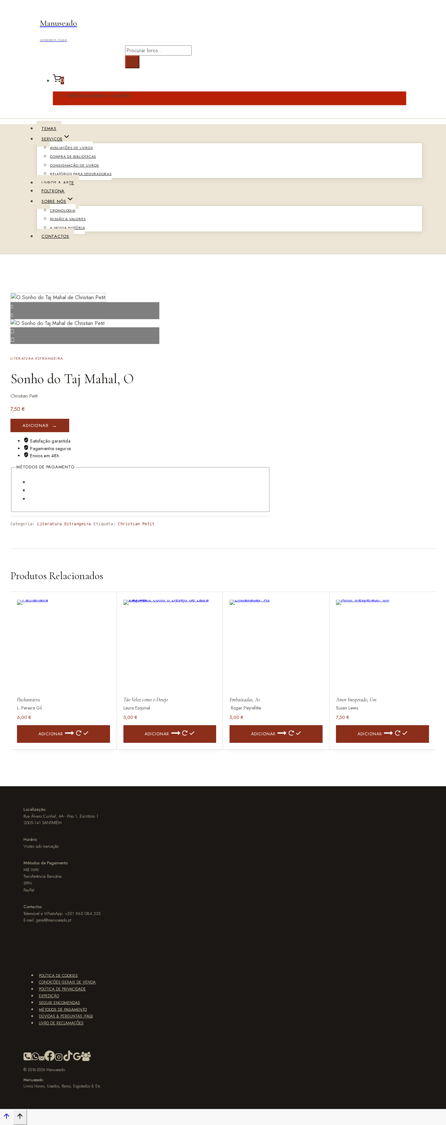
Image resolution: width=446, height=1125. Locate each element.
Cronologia (62, 210)
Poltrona (53, 191)
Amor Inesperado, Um (356, 699)
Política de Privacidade (62, 989)
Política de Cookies (58, 975)
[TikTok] (68, 1060)
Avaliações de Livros (71, 147)
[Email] (41, 1060)
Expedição (49, 996)
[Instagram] (59, 1060)
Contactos (55, 236)
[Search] (132, 62)
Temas (48, 128)
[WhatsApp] (35, 1060)
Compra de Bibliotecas (73, 156)
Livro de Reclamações (61, 1023)
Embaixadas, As (245, 699)
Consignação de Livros (74, 165)
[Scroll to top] (6, 1118)
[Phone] (27, 1060)
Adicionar (36, 425)
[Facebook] (49, 1060)
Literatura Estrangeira (36, 358)
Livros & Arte (57, 183)
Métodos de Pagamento (63, 1009)
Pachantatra (28, 699)
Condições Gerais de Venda (67, 982)
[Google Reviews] (77, 1060)
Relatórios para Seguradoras (81, 173)
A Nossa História (67, 227)
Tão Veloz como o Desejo (145, 699)
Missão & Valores (68, 218)
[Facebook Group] (86, 1060)
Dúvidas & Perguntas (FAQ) (66, 1016)
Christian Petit (136, 524)
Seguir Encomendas (59, 1002)
